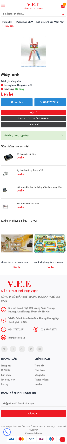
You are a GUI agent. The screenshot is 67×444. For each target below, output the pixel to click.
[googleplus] (22, 349)
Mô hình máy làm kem (28, 203)
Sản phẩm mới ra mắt (14, 146)
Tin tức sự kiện (8, 379)
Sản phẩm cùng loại (19, 220)
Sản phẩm (6, 374)
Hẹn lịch (18, 102)
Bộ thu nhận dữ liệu (26, 153)
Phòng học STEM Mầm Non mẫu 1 (18, 262)
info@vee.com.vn (16, 337)
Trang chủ (6, 365)
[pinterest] (39, 349)
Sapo (39, 433)
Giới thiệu (6, 370)
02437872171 (51, 102)
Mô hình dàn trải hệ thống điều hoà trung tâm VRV (42, 186)
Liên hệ (4, 384)
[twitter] (4, 349)
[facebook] (13, 349)
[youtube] (31, 349)
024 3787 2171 (16, 329)
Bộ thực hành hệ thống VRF (30, 170)
